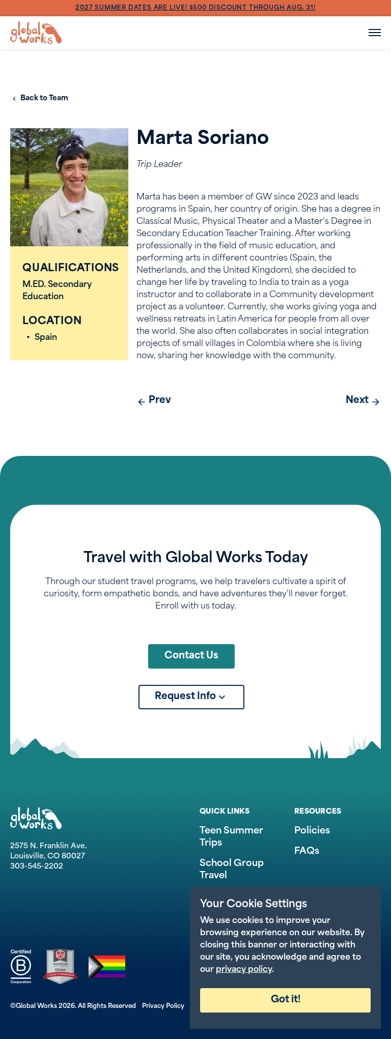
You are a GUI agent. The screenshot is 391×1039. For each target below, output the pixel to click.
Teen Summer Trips (231, 837)
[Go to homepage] (36, 32)
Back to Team (44, 98)
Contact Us (191, 656)
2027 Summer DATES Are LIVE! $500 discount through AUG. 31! (195, 8)
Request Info (185, 697)
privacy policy (244, 970)
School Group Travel (232, 870)
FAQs (306, 851)
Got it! (285, 1000)
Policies (312, 831)
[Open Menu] (374, 32)
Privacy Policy (163, 1006)
